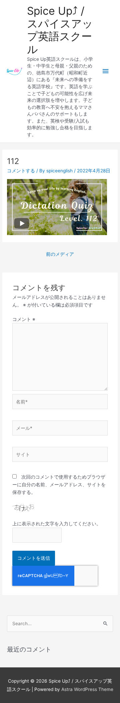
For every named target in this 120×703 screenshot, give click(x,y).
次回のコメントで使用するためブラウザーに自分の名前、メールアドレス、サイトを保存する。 (59, 484)
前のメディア (60, 254)
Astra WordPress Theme (87, 689)
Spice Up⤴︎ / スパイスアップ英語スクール (60, 30)
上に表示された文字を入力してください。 (56, 523)
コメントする (21, 170)
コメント (23, 319)
